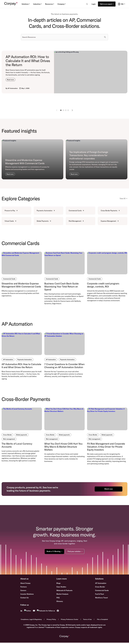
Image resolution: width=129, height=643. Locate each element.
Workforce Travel (101, 598)
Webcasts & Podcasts (64, 590)
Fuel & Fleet (99, 594)
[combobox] (86, 4)
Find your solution (74, 551)
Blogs (58, 583)
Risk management (9, 439)
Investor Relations (27, 594)
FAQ (58, 598)
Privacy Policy (51, 619)
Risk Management (75, 221)
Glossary (59, 601)
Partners (23, 587)
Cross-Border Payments (109, 211)
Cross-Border (7, 435)
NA (122, 4)
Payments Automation (44, 211)
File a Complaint (102, 619)
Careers (23, 590)
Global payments (21, 435)
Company (61, 4)
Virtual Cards (9, 221)
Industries (37, 4)
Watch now (108, 489)
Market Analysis (62, 594)
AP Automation (8, 359)
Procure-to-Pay (10, 211)
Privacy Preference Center (69, 619)
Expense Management (108, 221)
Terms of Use (87, 619)
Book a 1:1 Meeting (53, 551)
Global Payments (43, 221)
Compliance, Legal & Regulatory (31, 619)
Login (94, 4)
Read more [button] (10, 80)
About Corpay (25, 583)
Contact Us (24, 598)
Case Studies (61, 587)
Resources (49, 4)
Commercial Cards (75, 211)
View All (122, 198)
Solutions (25, 4)
